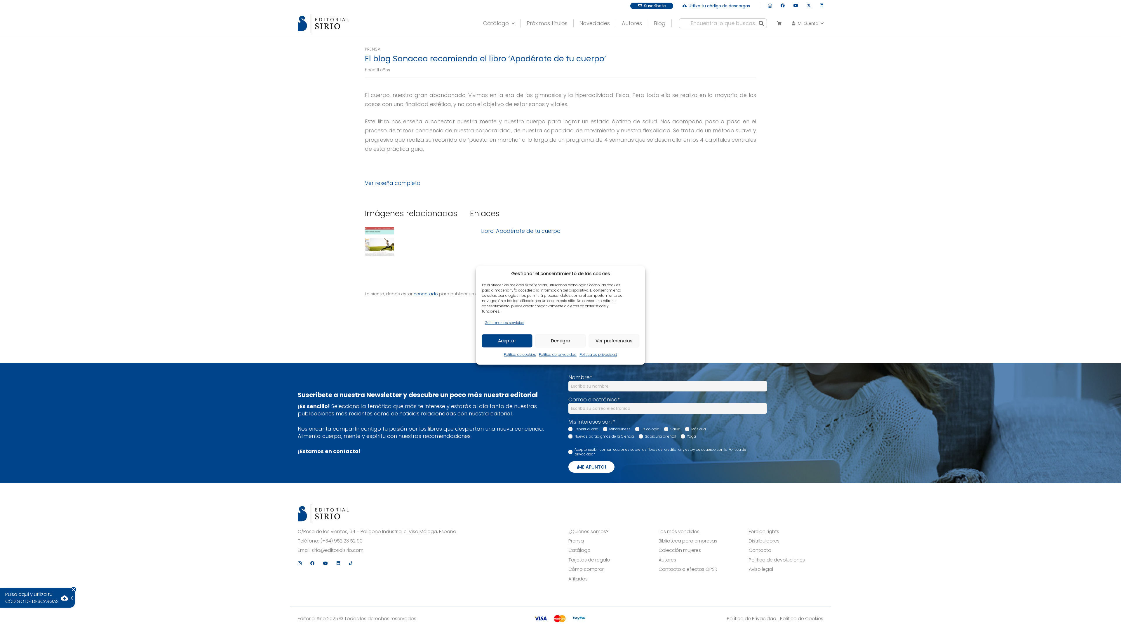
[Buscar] (761, 23)
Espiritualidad (586, 429)
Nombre (580, 377)
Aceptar (507, 341)
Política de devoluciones (777, 560)
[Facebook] (783, 6)
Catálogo (579, 550)
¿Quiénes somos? (588, 531)
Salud (675, 429)
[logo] (323, 23)
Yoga (691, 436)
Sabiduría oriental (660, 436)
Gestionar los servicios (504, 322)
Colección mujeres (680, 550)
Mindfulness (620, 429)
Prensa (372, 49)
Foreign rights (764, 531)
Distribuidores (764, 541)
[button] (807, 23)
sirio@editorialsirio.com (337, 550)
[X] (809, 6)
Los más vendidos (679, 531)
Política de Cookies (801, 618)
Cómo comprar (586, 569)
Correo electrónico (594, 399)
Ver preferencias (614, 341)
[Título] (379, 242)
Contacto (760, 550)
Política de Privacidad (751, 618)
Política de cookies (520, 354)
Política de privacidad (558, 354)
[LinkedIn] (821, 6)
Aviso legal (761, 569)
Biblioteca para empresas (688, 541)
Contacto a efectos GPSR (688, 569)
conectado (426, 294)
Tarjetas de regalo (589, 560)
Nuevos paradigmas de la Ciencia (604, 436)
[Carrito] (779, 23)
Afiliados (578, 579)
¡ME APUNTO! (591, 467)
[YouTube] (795, 6)
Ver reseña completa (393, 183)
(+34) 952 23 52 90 (341, 541)
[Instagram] (770, 6)
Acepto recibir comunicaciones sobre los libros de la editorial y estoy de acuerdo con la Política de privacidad (660, 452)
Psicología (650, 429)
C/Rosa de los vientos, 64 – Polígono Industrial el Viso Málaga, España (377, 531)
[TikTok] (350, 563)
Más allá (698, 429)
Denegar (560, 341)
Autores (667, 560)
